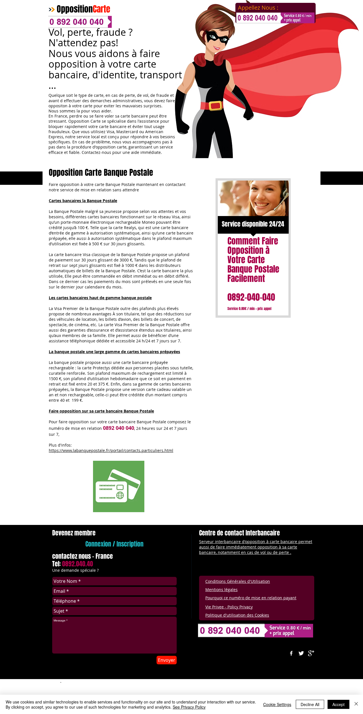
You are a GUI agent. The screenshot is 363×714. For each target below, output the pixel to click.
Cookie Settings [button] (277, 704)
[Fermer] (356, 704)
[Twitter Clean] (301, 653)
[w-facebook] (291, 653)
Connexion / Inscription (114, 544)
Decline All (310, 704)
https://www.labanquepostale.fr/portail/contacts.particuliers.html (111, 450)
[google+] (311, 653)
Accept (338, 704)
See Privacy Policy (189, 707)
